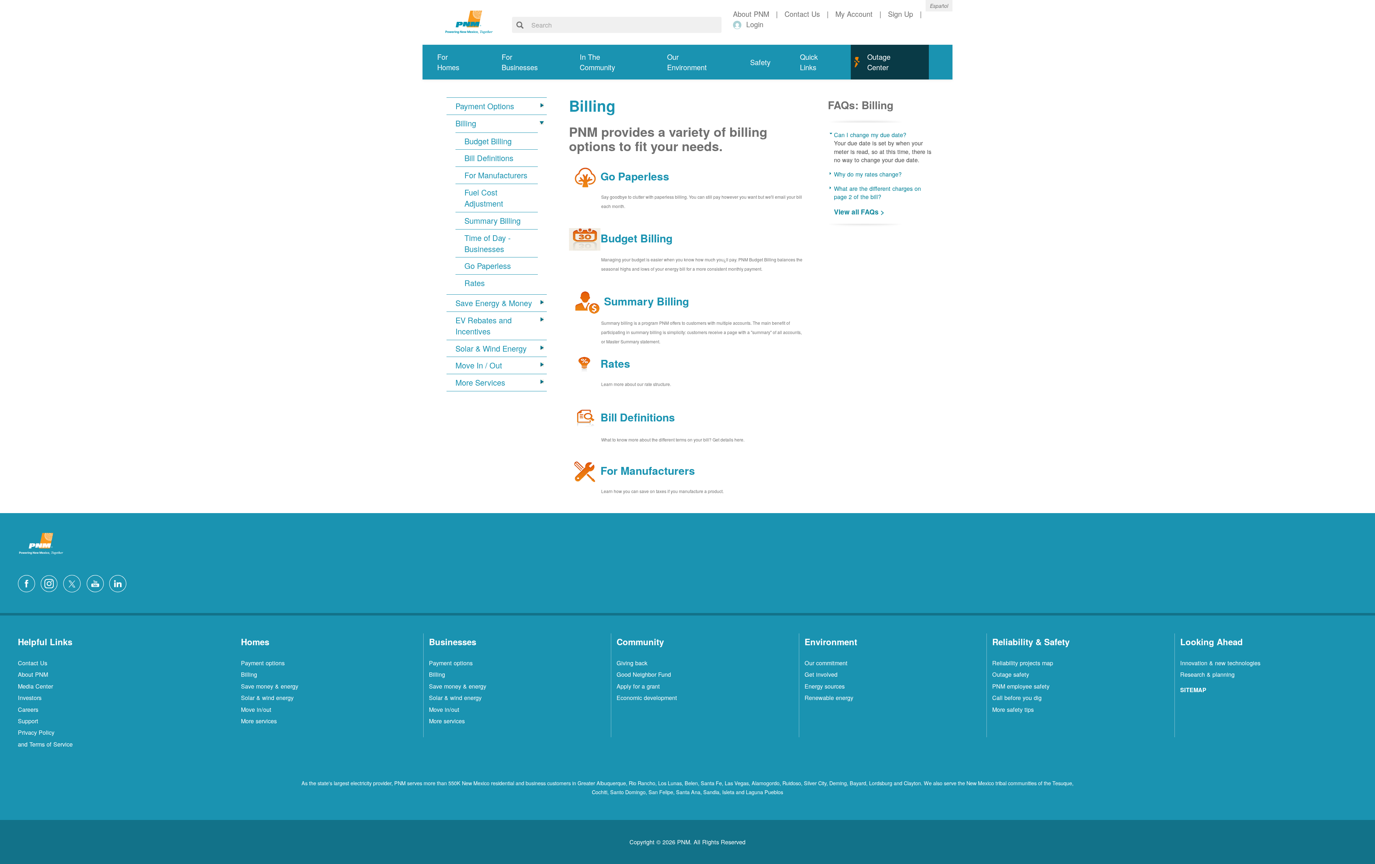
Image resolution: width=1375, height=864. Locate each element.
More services (259, 720)
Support (28, 720)
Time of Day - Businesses (487, 243)
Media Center (35, 686)
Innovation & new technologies (1220, 662)
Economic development (647, 697)
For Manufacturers (495, 175)
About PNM (33, 674)
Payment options (263, 662)
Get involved (821, 674)
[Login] (738, 24)
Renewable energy (829, 697)
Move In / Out (478, 365)
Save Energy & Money (493, 303)
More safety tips (1013, 709)
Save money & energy (269, 686)
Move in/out (256, 709)
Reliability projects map (1022, 662)
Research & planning (1207, 674)
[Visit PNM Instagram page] (50, 582)
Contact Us (32, 662)
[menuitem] (455, 62)
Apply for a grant (638, 686)
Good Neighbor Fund (644, 674)
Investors (30, 697)
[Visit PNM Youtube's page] (97, 582)
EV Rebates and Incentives (483, 326)
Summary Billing (492, 220)
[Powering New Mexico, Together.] (469, 21)
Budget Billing (488, 141)
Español (939, 5)
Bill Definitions (488, 158)
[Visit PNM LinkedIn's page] (119, 582)
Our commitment (826, 662)
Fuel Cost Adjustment (483, 198)
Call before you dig (1017, 697)
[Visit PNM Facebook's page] (28, 582)
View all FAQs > (859, 212)
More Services (480, 382)
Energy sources (825, 686)
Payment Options (484, 106)
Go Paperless (487, 265)
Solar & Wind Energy (491, 348)
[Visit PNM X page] (74, 582)
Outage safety (1010, 674)
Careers (28, 709)
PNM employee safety (1021, 686)
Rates (474, 282)
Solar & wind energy (267, 697)
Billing (465, 123)
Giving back (632, 662)
